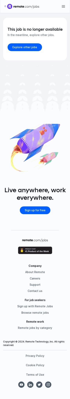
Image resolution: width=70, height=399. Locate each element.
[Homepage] (26, 6)
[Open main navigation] (63, 6)
